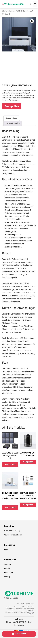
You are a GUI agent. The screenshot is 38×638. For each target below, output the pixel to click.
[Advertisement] (19, 69)
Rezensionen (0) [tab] (12, 123)
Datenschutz (29, 603)
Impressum (20, 603)
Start (4, 11)
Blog (6, 550)
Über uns (7, 564)
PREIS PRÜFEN (20, 634)
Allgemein (12, 11)
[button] (32, 21)
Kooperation (8, 572)
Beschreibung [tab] (11, 118)
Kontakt (7, 568)
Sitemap (7, 577)
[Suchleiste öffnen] (30, 4)
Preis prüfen (12, 106)
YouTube (7, 535)
